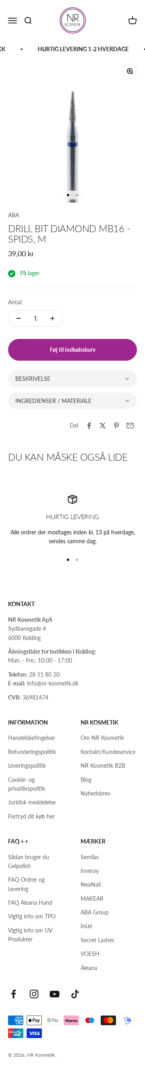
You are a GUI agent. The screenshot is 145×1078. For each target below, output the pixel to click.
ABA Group (95, 912)
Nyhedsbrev (95, 793)
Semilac (90, 857)
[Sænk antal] (18, 318)
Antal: (15, 302)
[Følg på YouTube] (54, 994)
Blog (86, 779)
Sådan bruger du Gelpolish (28, 861)
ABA (13, 215)
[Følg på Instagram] (34, 994)
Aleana (89, 967)
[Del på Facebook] (89, 425)
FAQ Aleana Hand (30, 902)
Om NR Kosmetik (102, 737)
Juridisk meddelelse (32, 802)
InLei (86, 925)
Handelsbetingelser (31, 737)
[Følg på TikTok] (75, 994)
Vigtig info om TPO (32, 916)
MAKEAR (92, 898)
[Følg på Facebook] (13, 994)
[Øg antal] (52, 318)
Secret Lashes (97, 940)
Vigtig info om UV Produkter (30, 935)
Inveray (90, 870)
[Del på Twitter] (103, 425)
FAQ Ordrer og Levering (26, 884)
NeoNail (91, 884)
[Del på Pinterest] (116, 425)
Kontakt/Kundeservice (108, 751)
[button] (72, 378)
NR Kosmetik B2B (103, 765)
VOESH (90, 953)
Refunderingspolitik (32, 751)
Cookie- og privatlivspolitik (26, 784)
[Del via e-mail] (130, 425)
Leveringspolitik (27, 765)
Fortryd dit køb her (31, 816)
